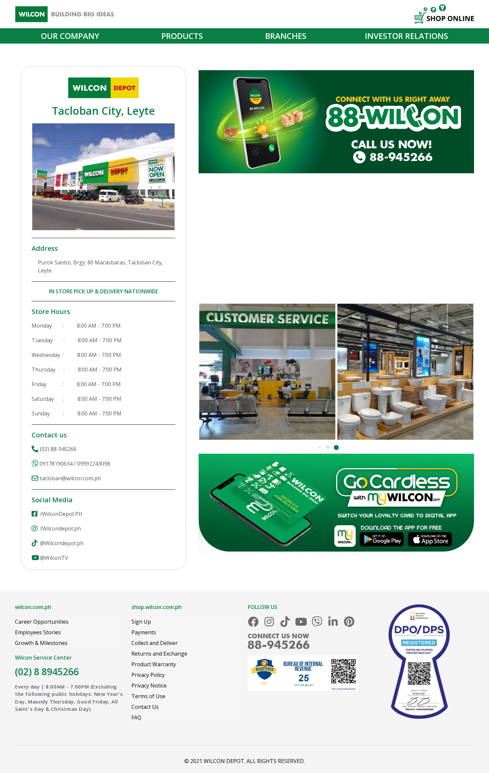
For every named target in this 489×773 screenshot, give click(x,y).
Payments (143, 632)
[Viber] (317, 621)
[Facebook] (253, 621)
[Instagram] (269, 621)
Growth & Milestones (41, 643)
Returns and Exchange (159, 653)
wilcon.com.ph (33, 607)
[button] (336, 447)
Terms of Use (148, 696)
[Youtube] (301, 621)
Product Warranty (153, 664)
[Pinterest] (349, 621)
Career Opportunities (42, 621)
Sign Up (141, 621)
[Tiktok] (285, 621)
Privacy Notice (149, 685)
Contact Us (145, 706)
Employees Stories (38, 632)
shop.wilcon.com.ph (156, 607)
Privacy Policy (148, 675)
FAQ (136, 717)
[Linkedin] (333, 621)
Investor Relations (406, 35)
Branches (285, 35)
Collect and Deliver (154, 643)
